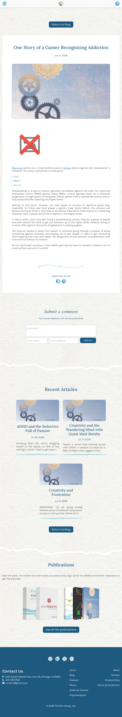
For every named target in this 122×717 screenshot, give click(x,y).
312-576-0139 (13, 679)
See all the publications (61, 629)
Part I (17, 176)
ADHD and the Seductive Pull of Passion (37, 428)
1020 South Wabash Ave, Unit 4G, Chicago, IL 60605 (32, 676)
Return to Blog (61, 24)
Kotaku (67, 168)
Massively (17, 168)
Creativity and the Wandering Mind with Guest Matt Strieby (84, 429)
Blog (72, 675)
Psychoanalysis (78, 695)
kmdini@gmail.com (17, 682)
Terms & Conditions (109, 685)
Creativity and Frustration (61, 492)
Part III (17, 185)
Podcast (74, 680)
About (116, 670)
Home (73, 670)
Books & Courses (79, 690)
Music (73, 685)
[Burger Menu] (4, 3)
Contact (115, 675)
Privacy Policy (112, 680)
